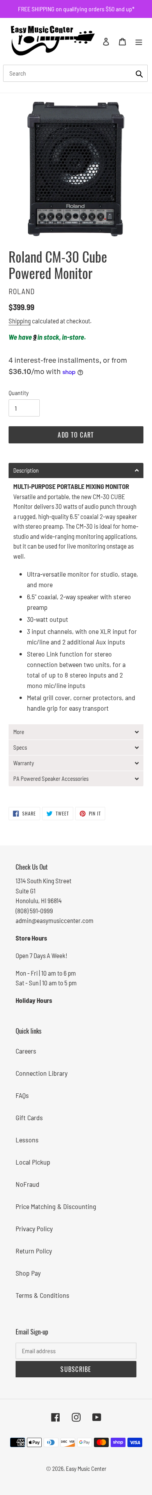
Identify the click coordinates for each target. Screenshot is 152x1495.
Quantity (19, 392)
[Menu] (139, 41)
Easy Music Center (86, 1468)
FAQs (22, 1095)
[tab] (76, 470)
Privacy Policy (34, 1228)
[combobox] (75, 73)
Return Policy (34, 1250)
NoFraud (27, 1184)
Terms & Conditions (42, 1295)
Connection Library (41, 1073)
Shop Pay (28, 1273)
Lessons (27, 1139)
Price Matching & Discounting (56, 1206)
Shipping (20, 321)
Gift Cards (29, 1117)
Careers (26, 1051)
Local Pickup (33, 1162)
